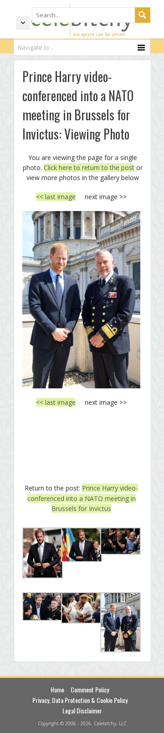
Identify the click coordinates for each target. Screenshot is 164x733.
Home (57, 689)
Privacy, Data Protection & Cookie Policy (80, 700)
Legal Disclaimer (82, 710)
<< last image (56, 196)
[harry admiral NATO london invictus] (81, 299)
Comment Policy (90, 689)
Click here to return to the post (89, 167)
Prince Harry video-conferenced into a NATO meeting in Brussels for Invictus (82, 498)
